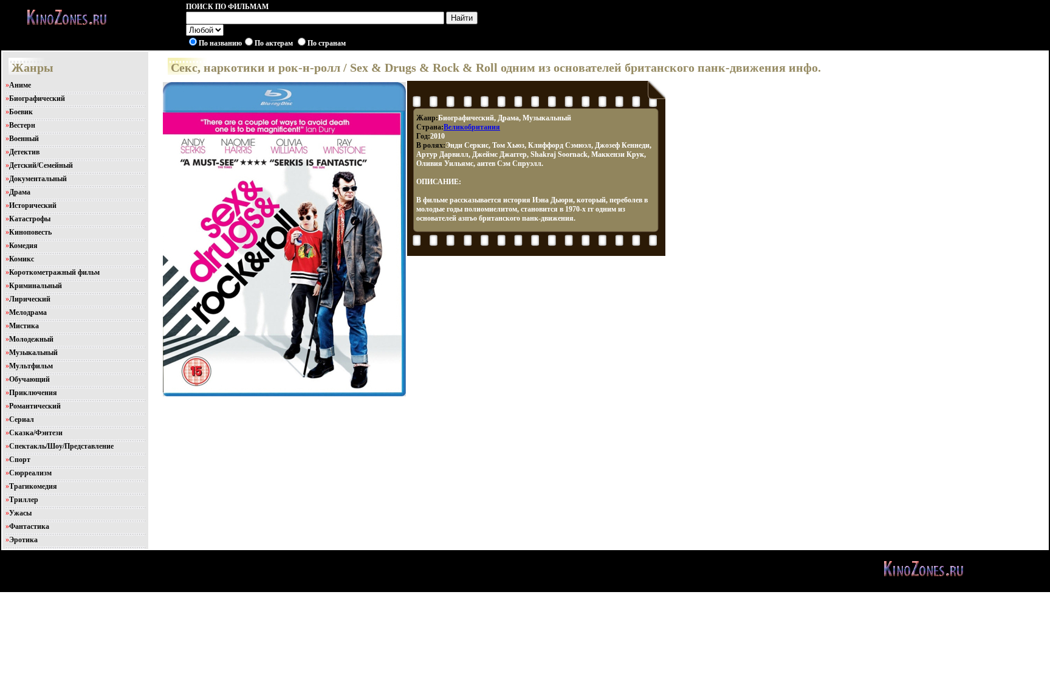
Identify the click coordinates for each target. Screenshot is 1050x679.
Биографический (37, 98)
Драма (19, 192)
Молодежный (31, 339)
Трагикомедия (33, 486)
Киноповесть (30, 232)
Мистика (24, 326)
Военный (24, 138)
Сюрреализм (30, 473)
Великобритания (472, 127)
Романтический (35, 406)
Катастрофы (29, 219)
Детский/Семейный (41, 165)
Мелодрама (28, 312)
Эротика (23, 540)
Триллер (23, 499)
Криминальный (35, 285)
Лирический (29, 299)
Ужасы (20, 513)
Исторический (33, 205)
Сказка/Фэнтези (36, 433)
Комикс (21, 259)
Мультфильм (31, 366)
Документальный (38, 178)
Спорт (19, 459)
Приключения (33, 392)
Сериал (21, 419)
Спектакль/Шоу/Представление (61, 446)
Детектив (24, 152)
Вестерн (22, 125)
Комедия (23, 245)
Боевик (21, 112)
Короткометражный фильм (54, 272)
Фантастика (29, 526)
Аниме (20, 85)
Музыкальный (33, 352)
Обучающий (29, 379)
